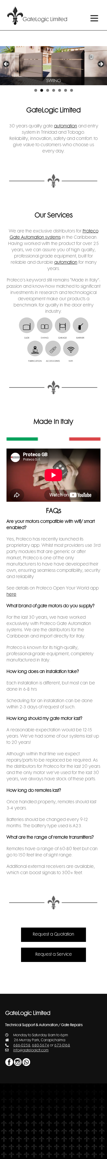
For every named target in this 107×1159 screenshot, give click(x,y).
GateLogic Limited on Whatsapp (26, 1062)
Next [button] (100, 64)
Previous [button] (6, 64)
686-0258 (21, 1045)
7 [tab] (71, 90)
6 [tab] (65, 90)
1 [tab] (35, 90)
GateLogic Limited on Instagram (18, 1062)
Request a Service (53, 955)
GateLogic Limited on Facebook (9, 1062)
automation (65, 126)
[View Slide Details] (53, 65)
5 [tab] (59, 90)
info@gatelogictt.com (31, 1050)
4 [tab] (53, 90)
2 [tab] (41, 90)
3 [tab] (47, 90)
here (11, 595)
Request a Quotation (53, 935)
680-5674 (40, 1045)
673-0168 (62, 1045)
